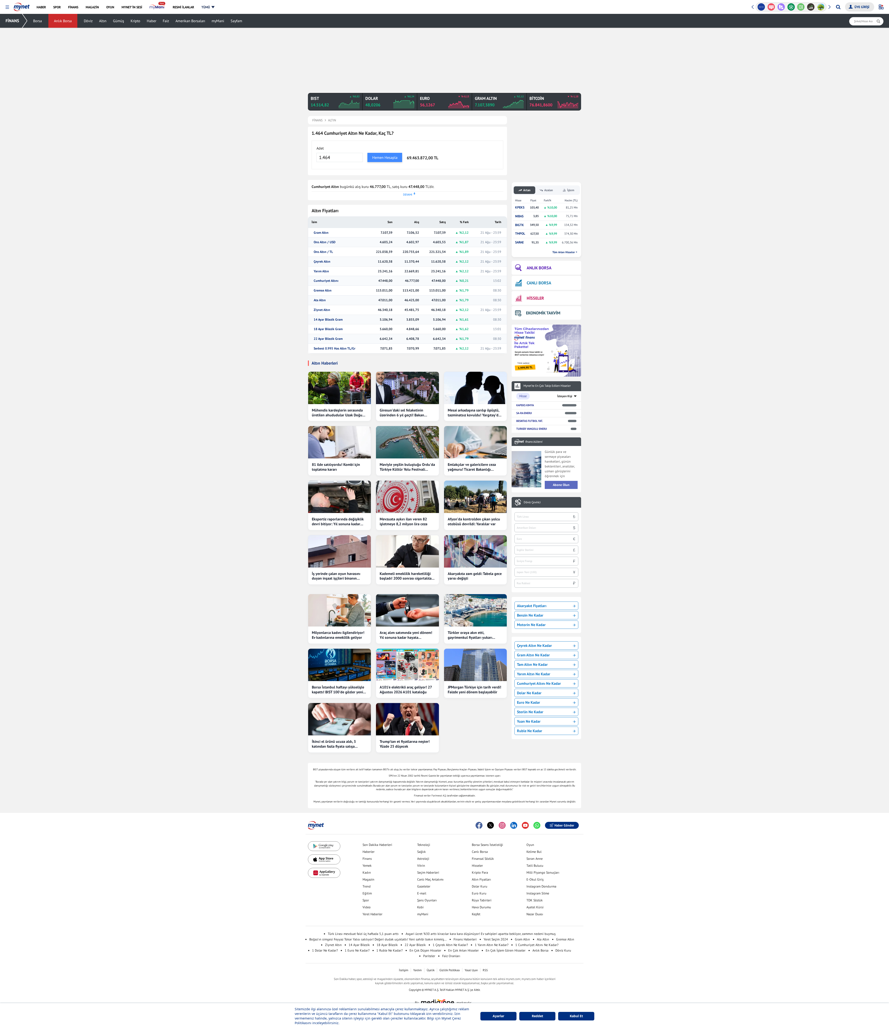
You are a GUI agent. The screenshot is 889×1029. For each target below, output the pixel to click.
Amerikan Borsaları (190, 20)
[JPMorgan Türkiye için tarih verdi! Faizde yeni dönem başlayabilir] (475, 665)
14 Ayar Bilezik (359, 945)
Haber (151, 20)
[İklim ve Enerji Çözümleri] (811, 7)
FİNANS (12, 20)
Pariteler (429, 956)
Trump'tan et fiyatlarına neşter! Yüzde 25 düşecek (405, 744)
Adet (320, 148)
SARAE (519, 242)
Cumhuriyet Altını (326, 281)
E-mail (421, 893)
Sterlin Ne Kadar (530, 712)
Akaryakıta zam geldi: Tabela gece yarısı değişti (475, 576)
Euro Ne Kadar (528, 702)
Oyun (530, 845)
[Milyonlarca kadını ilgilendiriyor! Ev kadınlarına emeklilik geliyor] (339, 610)
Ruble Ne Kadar (529, 730)
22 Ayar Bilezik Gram (328, 339)
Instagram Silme (537, 893)
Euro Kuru (479, 893)
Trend (367, 886)
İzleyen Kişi (564, 396)
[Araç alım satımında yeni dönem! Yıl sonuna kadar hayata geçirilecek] (407, 610)
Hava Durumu (481, 907)
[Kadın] (821, 7)
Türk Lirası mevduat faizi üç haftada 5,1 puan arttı (363, 934)
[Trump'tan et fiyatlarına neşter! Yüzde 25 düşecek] (407, 719)
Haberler (369, 852)
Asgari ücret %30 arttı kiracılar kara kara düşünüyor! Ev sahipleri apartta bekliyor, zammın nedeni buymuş (481, 934)
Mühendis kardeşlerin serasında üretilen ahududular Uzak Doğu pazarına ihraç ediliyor (337, 413)
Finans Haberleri (465, 939)
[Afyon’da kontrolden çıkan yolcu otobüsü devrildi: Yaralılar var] (475, 497)
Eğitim (367, 893)
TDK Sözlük (534, 900)
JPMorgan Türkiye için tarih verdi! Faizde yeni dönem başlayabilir (474, 689)
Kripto (135, 20)
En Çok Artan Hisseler (463, 950)
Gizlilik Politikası (449, 970)
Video (367, 907)
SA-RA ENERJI (524, 413)
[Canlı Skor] (781, 7)
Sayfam (236, 20)
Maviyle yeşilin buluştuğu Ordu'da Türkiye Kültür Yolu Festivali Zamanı (407, 467)
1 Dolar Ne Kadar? (325, 950)
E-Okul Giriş (535, 879)
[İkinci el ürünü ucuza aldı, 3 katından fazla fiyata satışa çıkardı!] (339, 719)
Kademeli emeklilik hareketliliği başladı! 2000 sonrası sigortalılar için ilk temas (406, 576)
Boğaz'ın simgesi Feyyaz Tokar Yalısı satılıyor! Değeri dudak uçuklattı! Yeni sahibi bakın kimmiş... (378, 939)
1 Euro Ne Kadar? (357, 950)
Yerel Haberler (372, 914)
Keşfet (476, 914)
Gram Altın (321, 233)
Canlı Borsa (480, 852)
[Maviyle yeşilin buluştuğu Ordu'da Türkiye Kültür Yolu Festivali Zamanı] (407, 442)
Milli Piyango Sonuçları (542, 872)
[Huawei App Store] (324, 873)
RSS (485, 970)
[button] (7, 7)
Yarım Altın (321, 271)
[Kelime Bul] (791, 7)
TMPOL (520, 234)
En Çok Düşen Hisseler (425, 950)
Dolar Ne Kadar (529, 693)
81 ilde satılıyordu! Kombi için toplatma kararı (336, 467)
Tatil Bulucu (534, 865)
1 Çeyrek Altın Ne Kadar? (450, 945)
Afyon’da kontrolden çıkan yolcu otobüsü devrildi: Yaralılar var (474, 521)
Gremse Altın (323, 290)
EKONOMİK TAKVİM (543, 313)
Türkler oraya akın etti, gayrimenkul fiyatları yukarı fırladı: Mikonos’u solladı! (470, 635)
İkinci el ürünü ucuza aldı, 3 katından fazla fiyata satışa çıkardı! (334, 744)
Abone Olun (561, 485)
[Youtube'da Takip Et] (525, 825)
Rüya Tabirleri (481, 900)
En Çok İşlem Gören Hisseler (506, 950)
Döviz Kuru (563, 950)
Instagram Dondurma (541, 886)
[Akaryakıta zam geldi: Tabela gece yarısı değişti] (475, 551)
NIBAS (519, 216)
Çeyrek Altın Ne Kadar (534, 645)
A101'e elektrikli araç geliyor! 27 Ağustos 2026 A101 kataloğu (406, 689)
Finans (367, 859)
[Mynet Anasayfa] (22, 5)
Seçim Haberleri (428, 872)
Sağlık (421, 852)
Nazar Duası (534, 914)
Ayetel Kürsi (535, 907)
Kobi (420, 907)
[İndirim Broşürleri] (771, 7)
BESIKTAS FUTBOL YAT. (529, 421)
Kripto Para (480, 872)
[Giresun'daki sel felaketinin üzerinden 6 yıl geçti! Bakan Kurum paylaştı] (407, 388)
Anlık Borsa (63, 20)
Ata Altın (320, 300)
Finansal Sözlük (483, 859)
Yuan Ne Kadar (529, 721)
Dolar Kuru (479, 886)
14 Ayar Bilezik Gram (328, 320)
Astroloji (423, 859)
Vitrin (421, 865)
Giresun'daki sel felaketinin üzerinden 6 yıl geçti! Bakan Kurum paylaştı (402, 413)
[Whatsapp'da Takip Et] (536, 825)
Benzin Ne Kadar (530, 615)
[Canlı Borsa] (801, 7)
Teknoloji (423, 845)
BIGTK (519, 225)
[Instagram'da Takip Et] (502, 825)
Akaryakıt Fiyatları (531, 605)
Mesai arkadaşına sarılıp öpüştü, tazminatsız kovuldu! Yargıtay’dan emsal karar (475, 413)
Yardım (417, 970)
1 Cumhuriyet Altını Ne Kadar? (536, 945)
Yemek (367, 865)
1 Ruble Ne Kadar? (389, 950)
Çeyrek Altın (322, 262)
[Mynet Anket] (761, 7)
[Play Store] (324, 846)
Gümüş (118, 20)
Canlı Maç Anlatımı (430, 879)
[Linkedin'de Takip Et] (513, 825)
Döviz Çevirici (532, 502)
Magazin (368, 879)
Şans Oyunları (427, 900)
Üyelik (431, 970)
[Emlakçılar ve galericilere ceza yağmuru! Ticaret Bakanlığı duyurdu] (475, 442)
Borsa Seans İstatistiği (487, 845)
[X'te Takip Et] (490, 825)
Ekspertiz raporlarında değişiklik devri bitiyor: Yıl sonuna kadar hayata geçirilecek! (338, 521)
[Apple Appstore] (324, 859)
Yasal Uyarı (471, 970)
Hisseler (477, 865)
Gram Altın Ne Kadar (533, 655)
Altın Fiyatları (481, 879)
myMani (218, 20)
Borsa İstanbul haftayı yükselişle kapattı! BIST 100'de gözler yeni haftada (338, 689)
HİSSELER (535, 298)
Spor (366, 900)
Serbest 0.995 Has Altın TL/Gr (334, 348)
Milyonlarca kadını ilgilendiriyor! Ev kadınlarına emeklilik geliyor (338, 635)
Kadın (367, 872)
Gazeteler (423, 886)
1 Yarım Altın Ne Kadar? (491, 945)
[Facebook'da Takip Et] (479, 825)
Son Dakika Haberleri (377, 845)
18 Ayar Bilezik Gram (328, 329)
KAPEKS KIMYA (525, 405)
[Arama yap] (838, 7)
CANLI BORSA (539, 283)
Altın (102, 20)
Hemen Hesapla (385, 157)
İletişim (403, 970)
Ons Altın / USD (324, 242)
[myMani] (157, 7)
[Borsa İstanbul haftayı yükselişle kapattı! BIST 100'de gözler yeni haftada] (339, 665)
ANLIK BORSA (539, 267)
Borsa (37, 20)
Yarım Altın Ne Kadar (533, 674)
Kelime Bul (534, 852)
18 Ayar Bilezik (387, 945)
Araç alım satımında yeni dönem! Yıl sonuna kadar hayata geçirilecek (406, 635)
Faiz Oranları (451, 956)
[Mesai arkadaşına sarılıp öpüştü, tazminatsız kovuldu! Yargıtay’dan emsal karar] (475, 388)
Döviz (88, 20)
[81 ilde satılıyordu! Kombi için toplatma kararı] (339, 442)
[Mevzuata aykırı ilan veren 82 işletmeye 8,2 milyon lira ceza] (407, 497)
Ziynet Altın (322, 310)
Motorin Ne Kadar (531, 624)
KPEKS (519, 207)
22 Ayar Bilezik (415, 945)
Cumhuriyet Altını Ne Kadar (539, 683)
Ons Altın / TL (323, 252)
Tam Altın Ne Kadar (532, 664)
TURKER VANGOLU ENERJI (531, 428)
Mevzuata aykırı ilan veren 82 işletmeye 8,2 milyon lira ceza (403, 521)
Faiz (166, 20)
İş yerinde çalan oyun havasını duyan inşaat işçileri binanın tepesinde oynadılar (336, 576)
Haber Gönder (564, 825)
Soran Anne (534, 859)
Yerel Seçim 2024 (496, 939)
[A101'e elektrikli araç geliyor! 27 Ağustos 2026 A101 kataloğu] (407, 665)
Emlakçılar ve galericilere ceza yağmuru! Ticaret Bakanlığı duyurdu (472, 467)
